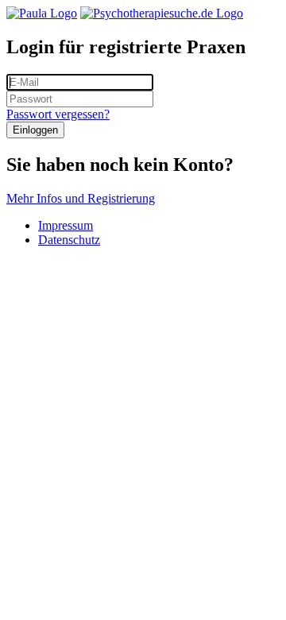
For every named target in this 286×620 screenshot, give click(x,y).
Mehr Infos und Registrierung (80, 198)
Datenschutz (69, 239)
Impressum (65, 225)
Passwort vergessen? (58, 114)
